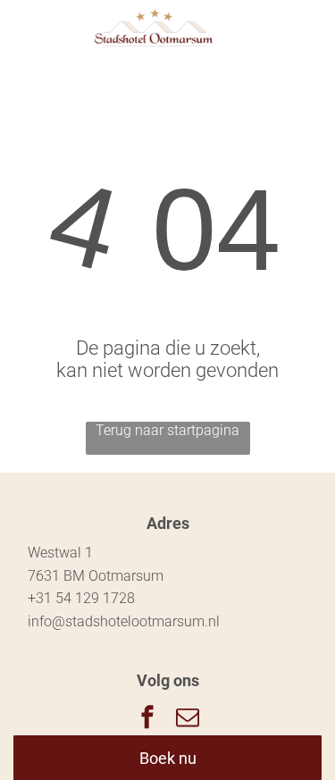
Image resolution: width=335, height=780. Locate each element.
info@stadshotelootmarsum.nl (124, 621)
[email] (187, 719)
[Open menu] (272, 27)
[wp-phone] (37, 37)
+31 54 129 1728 (81, 598)
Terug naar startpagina (167, 430)
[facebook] (147, 719)
